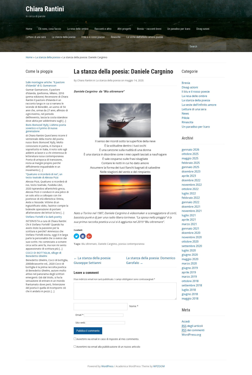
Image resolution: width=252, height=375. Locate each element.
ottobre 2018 (190, 281)
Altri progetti (124, 28)
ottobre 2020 (190, 241)
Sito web (80, 322)
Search (222, 46)
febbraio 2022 (191, 198)
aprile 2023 (189, 176)
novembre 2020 (192, 237)
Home (29, 28)
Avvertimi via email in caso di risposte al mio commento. (107, 339)
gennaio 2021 (190, 228)
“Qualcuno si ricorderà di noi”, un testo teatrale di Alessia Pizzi (44, 176)
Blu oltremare (89, 243)
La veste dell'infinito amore (199, 105)
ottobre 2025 (190, 154)
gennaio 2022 (190, 202)
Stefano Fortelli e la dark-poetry (44, 216)
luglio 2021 (189, 215)
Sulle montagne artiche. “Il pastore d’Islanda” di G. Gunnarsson (45, 84)
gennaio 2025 (190, 167)
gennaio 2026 (190, 149)
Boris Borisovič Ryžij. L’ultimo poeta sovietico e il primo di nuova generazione (46, 128)
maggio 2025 (190, 158)
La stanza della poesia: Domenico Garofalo (150, 260)
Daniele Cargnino (107, 243)
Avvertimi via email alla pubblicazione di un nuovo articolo (108, 346)
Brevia (186, 83)
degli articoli (192, 326)
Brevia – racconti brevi (149, 28)
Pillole (185, 118)
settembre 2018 (192, 285)
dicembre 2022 (191, 180)
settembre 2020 (192, 246)
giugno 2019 (190, 268)
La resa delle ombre (77, 28)
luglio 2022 (189, 193)
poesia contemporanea (131, 243)
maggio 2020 (190, 259)
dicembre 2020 (191, 233)
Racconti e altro (102, 28)
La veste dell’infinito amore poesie (144, 37)
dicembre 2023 (191, 171)
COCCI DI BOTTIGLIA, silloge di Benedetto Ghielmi (43, 254)
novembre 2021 (192, 211)
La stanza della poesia (63, 37)
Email (79, 314)
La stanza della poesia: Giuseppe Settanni (92, 260)
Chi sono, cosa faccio (49, 28)
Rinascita (115, 37)
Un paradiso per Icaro (178, 28)
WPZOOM (159, 366)
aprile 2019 (189, 272)
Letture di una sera (36, 37)
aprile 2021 (189, 219)
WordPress (107, 366)
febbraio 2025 (191, 163)
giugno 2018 (190, 294)
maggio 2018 (190, 298)
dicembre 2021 (191, 206)
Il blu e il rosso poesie (93, 37)
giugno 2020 (190, 255)
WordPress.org (191, 334)
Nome (133, 306)
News (185, 113)
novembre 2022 (192, 185)
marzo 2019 (189, 276)
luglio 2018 (189, 290)
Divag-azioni (202, 28)
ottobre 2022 (190, 189)
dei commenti (193, 330)
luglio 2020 (189, 250)
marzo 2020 (189, 263)
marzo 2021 (189, 224)
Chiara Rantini (45, 9)
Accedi (186, 321)
